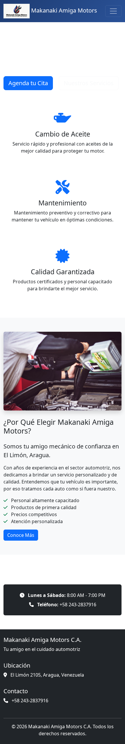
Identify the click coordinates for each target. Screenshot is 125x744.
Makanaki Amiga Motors (63, 10)
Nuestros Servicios (89, 83)
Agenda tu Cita (28, 83)
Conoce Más (20, 535)
